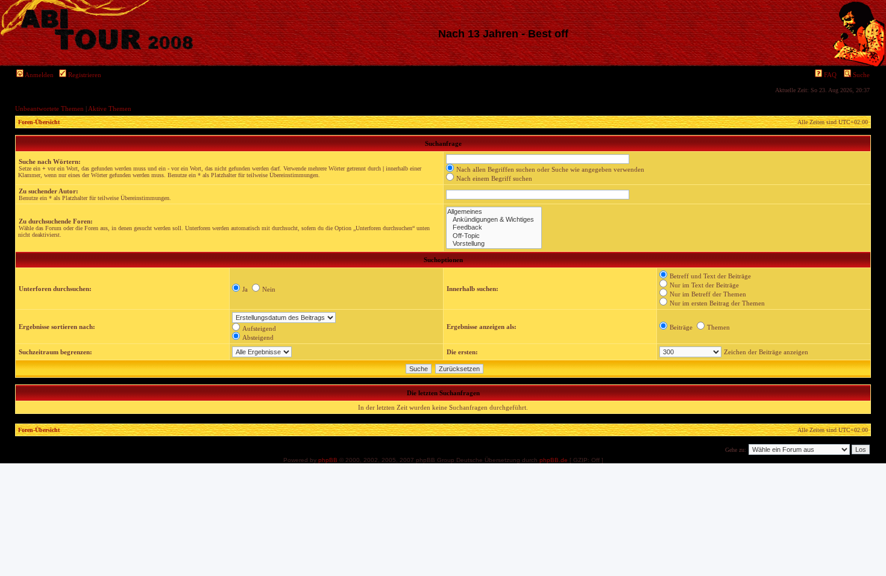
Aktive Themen (109, 108)
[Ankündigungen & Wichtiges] (494, 220)
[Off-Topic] (494, 236)
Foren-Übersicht (39, 122)
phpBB (328, 460)
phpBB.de (553, 460)
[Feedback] (494, 227)
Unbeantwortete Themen (49, 108)
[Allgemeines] (494, 212)
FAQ (829, 74)
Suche (860, 74)
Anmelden (39, 74)
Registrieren (83, 74)
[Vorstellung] (494, 244)
